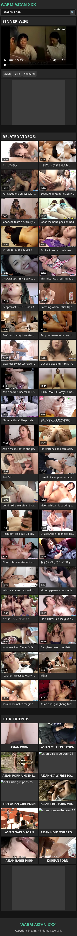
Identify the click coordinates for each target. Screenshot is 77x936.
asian (7, 73)
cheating (29, 73)
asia (17, 73)
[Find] (72, 12)
